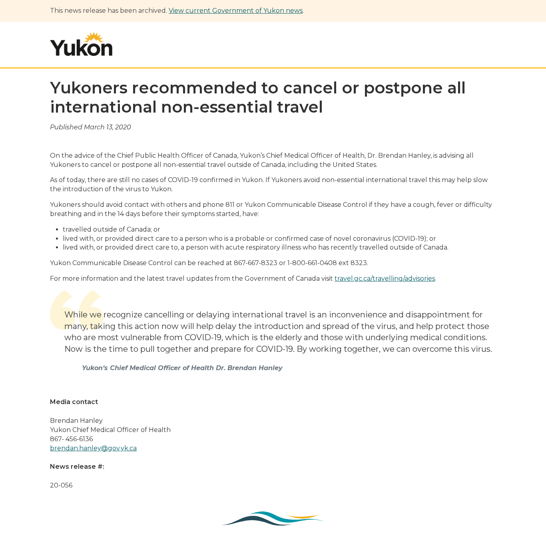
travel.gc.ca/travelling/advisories (385, 278)
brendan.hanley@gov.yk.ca (93, 448)
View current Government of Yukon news (236, 10)
